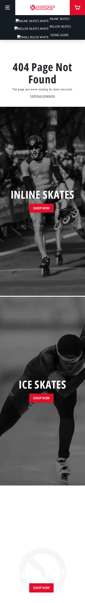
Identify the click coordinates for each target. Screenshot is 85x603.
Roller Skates (60, 26)
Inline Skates (59, 19)
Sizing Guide (59, 35)
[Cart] (77, 7)
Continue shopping (42, 96)
